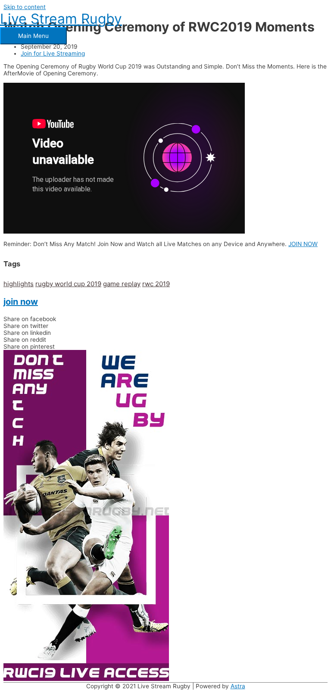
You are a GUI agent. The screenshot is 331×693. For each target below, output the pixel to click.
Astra (238, 686)
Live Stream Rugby (61, 18)
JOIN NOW (303, 243)
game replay (122, 284)
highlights (18, 284)
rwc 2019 (156, 284)
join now (20, 302)
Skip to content (24, 6)
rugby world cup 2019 (68, 284)
